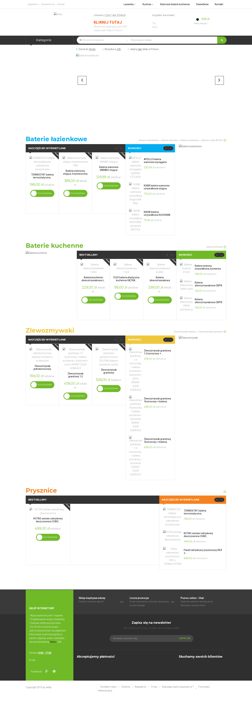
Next (219, 80)
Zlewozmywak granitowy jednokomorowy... (108, 372)
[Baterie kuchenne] (224, 247)
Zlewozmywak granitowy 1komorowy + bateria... (157, 400)
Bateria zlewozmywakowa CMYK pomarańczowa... (208, 302)
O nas (154, 686)
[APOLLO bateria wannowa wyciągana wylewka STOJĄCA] (135, 167)
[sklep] (58, 14)
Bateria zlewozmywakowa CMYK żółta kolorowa (208, 285)
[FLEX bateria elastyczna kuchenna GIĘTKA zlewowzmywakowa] (126, 268)
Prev (82, 80)
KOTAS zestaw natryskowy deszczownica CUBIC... (48, 520)
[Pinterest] (54, 671)
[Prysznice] (224, 491)
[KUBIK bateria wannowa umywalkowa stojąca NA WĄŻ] (135, 193)
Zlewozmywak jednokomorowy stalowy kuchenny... (42, 369)
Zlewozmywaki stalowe (184, 332)
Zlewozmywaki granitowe (210, 332)
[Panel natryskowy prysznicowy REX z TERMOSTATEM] (172, 556)
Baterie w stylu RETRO (212, 140)
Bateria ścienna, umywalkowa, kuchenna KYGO (208, 268)
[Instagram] (61, 671)
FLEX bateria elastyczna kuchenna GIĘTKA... (126, 279)
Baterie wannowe (169, 140)
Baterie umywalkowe (149, 140)
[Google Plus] (46, 671)
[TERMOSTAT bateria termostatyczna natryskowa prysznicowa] (42, 163)
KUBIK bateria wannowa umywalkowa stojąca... (157, 187)
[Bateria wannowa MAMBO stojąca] (109, 159)
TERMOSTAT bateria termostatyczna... (42, 176)
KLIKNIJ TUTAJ (108, 22)
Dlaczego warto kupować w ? (178, 686)
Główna (125, 686)
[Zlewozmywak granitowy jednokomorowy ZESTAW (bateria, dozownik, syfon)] (109, 356)
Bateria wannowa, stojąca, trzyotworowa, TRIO (75, 173)
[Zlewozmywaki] (224, 331)
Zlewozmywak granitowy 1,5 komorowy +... (75, 376)
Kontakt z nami (108, 686)
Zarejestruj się (48, 4)
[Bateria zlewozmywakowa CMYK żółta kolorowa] (186, 285)
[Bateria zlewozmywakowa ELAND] (160, 268)
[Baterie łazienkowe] (151, 84)
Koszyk (61, 4)
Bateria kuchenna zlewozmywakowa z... (93, 279)
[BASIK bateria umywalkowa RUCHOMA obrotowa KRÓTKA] (135, 220)
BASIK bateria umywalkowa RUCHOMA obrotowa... (157, 215)
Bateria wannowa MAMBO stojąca (108, 168)
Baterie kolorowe (215, 247)
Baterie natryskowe (189, 140)
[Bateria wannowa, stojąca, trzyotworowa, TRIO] (75, 161)
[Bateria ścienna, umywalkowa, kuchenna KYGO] (186, 268)
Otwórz (110, 15)
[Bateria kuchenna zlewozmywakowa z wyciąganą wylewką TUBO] (93, 268)
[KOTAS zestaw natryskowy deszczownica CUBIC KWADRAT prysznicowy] (48, 511)
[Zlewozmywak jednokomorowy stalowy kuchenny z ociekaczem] (42, 354)
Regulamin (140, 686)
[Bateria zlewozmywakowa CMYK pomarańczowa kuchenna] (186, 303)
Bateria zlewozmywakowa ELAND (159, 280)
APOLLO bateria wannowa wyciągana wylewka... (155, 162)
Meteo (53, 642)
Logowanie (32, 4)
